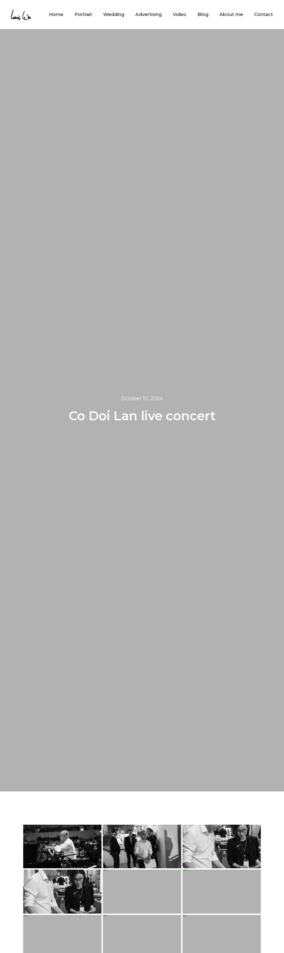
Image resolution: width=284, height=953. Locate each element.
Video (179, 14)
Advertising (148, 14)
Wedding (113, 14)
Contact (263, 14)
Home (56, 14)
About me (231, 14)
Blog (202, 14)
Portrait (83, 14)
